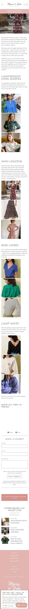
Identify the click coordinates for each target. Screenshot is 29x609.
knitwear (4, 18)
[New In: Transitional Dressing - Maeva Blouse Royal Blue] (11, 112)
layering (9, 18)
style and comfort (9, 20)
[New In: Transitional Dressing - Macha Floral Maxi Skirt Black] (11, 219)
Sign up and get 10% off (14, 576)
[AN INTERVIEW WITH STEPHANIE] (5, 522)
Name (3, 443)
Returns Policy (14, 558)
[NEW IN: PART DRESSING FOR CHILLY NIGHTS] (5, 540)
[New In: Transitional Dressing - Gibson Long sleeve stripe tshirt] (11, 317)
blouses (10, 17)
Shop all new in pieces (11, 406)
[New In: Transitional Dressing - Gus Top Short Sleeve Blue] (11, 277)
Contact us (14, 553)
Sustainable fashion (19, 20)
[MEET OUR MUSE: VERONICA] (5, 531)
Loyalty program (14, 569)
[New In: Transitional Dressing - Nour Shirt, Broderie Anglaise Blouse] (11, 132)
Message (4, 458)
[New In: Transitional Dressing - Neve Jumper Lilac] (11, 393)
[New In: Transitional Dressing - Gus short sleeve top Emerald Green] (11, 297)
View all (14, 514)
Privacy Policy (11, 483)
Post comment (15, 476)
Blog (14, 571)
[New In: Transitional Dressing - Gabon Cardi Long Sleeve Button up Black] (11, 354)
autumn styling (4, 17)
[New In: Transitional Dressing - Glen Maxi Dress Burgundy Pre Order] (11, 199)
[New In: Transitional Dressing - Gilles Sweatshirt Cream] (11, 373)
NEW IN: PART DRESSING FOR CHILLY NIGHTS (16, 541)
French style (24, 17)
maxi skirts (21, 18)
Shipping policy (14, 555)
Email (3, 451)
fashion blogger (17, 17)
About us (14, 566)
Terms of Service (22, 483)
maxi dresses (15, 18)
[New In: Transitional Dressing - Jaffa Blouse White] (11, 151)
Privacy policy (14, 561)
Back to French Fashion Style (15, 497)
